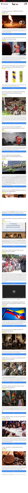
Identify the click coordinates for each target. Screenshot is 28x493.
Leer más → (14, 123)
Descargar (15, 299)
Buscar (27, 1)
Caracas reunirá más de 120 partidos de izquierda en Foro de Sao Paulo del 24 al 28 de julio (13, 128)
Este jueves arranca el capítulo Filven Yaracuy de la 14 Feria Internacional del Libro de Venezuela (13, 93)
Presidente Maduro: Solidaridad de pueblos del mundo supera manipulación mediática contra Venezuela (13, 303)
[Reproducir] (3, 297)
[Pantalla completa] (24, 297)
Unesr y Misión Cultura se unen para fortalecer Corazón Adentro (14, 417)
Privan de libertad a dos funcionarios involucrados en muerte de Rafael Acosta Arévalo (12, 156)
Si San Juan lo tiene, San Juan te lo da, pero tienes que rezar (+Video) (13, 251)
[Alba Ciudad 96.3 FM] (14, 4)
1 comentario (9, 131)
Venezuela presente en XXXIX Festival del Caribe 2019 (12, 12)
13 (9, 474)
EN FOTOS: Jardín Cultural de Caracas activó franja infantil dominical (13, 386)
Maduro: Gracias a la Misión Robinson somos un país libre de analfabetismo (14, 190)
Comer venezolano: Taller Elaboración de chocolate (12, 448)
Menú (1, 1)
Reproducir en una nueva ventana (9, 299)
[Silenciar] (23, 297)
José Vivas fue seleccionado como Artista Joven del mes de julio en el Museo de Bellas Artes (13, 66)
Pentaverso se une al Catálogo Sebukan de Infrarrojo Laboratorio (12, 330)
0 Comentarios (9, 40)
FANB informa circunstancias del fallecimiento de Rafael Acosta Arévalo (14, 358)
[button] (14, 291)
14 (10, 474)
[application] (14, 291)
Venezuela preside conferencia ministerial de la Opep (14, 219)
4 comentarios (9, 450)
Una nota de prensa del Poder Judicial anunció (8, 175)
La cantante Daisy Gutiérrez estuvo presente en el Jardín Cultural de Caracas (14, 38)
